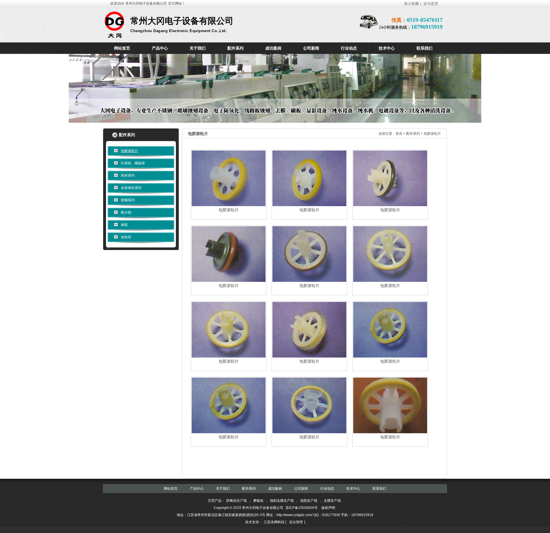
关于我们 (223, 489)
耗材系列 (128, 175)
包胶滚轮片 (129, 151)
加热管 (126, 237)
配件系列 (413, 134)
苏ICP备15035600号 (302, 508)
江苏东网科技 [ (275, 522)
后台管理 (296, 522)
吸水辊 (126, 212)
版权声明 (328, 508)
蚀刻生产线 (308, 501)
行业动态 (327, 489)
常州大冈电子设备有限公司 (146, 3)
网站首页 (171, 489)
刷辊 (124, 225)
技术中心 (353, 489)
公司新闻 (301, 489)
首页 (399, 134)
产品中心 (197, 489)
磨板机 (258, 501)
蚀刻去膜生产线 (282, 501)
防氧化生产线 (236, 501)
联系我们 (379, 489)
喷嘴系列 (128, 200)
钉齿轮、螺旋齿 (133, 163)
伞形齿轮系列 (131, 188)
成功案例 (275, 489)
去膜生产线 (332, 501)
